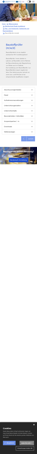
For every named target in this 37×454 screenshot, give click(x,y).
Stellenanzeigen (9, 132)
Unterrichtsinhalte (10, 111)
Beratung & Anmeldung (18, 160)
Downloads (8, 127)
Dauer (6, 95)
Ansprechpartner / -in (11, 121)
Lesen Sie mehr (26, 443)
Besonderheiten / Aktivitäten (14, 116)
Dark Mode (29, 2)
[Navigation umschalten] (33, 1)
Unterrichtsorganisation (12, 106)
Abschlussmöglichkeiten (12, 90)
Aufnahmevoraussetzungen (13, 100)
